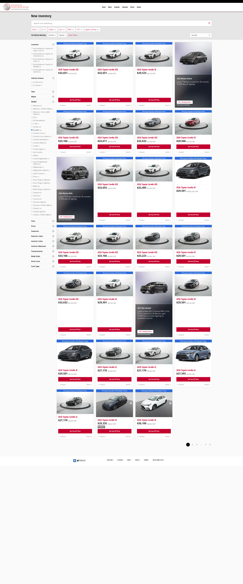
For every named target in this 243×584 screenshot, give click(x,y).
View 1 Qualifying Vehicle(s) (184, 102)
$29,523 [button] (146, 73)
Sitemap (146, 460)
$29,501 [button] (187, 191)
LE (43, 29)
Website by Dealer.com (81, 461)
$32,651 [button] (67, 73)
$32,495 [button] (146, 187)
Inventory (125, 7)
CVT (79, 29)
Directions (109, 460)
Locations (117, 7)
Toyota (61, 35)
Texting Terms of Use (158, 460)
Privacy (137, 460)
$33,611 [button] (107, 141)
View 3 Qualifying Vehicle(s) (145, 332)
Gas (62, 29)
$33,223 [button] (146, 255)
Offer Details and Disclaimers (183, 105)
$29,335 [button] (107, 423)
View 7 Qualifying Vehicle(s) (66, 217)
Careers (139, 7)
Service (132, 7)
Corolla (51, 35)
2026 (35, 29)
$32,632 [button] (146, 141)
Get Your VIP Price (75, 100)
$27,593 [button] (185, 373)
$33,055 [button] (107, 187)
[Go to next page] (210, 444)
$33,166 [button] (67, 141)
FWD (71, 29)
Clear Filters (72, 35)
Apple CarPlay (92, 29)
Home (104, 7)
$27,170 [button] (107, 370)
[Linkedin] (74, 460)
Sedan (52, 29)
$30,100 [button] (146, 423)
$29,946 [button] (185, 141)
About (110, 7)
